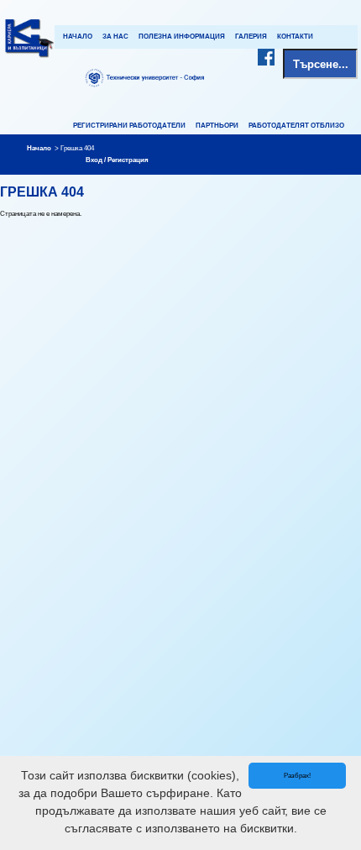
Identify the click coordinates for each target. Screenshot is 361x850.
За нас (115, 36)
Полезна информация (182, 36)
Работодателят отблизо (296, 125)
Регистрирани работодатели (129, 125)
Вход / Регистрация (117, 160)
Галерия (251, 36)
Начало (77, 36)
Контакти (295, 36)
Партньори (217, 125)
